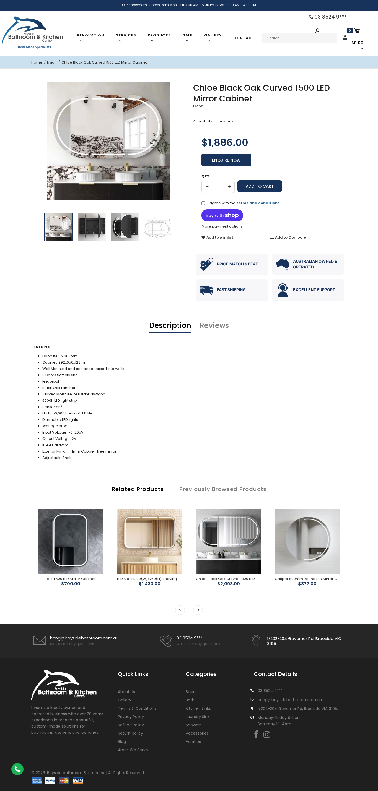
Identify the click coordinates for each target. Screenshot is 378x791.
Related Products (138, 489)
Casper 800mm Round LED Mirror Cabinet (312, 578)
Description (170, 325)
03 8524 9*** (330, 17)
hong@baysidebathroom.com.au (84, 638)
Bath (190, 700)
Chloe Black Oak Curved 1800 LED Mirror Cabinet (238, 578)
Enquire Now (226, 160)
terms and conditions (258, 203)
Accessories (197, 733)
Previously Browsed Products (222, 489)
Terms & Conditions (137, 708)
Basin (191, 692)
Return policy (130, 733)
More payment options (222, 226)
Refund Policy (131, 725)
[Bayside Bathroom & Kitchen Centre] (39, 48)
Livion (198, 106)
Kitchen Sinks (198, 708)
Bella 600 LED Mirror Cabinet (70, 578)
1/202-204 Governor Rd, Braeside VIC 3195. (298, 708)
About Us (126, 692)
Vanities (193, 741)
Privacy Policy (131, 716)
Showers (194, 725)
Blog (122, 741)
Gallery (124, 700)
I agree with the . (244, 202)
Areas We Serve (133, 750)
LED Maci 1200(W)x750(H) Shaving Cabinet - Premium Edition (171, 578)
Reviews (214, 325)
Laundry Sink (197, 716)
